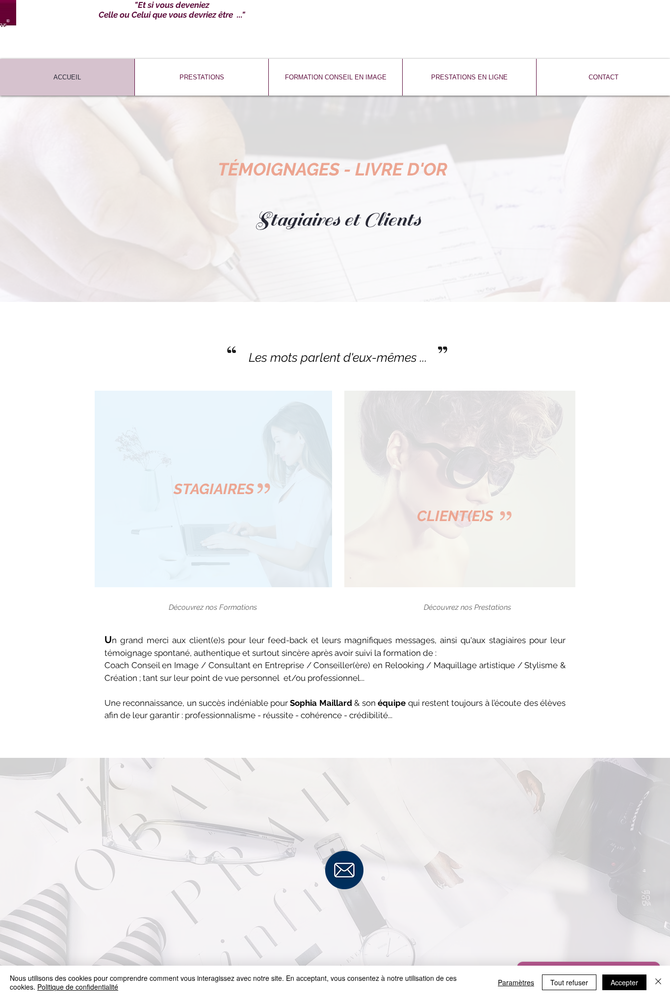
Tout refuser (569, 982)
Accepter (624, 982)
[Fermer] (658, 982)
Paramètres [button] (516, 982)
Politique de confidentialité (77, 987)
